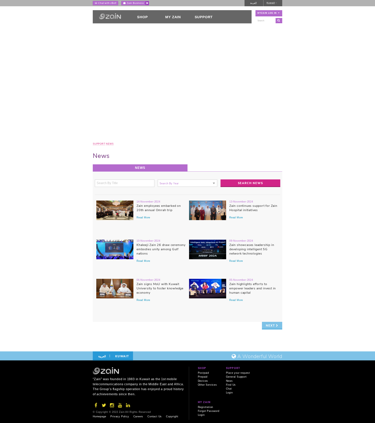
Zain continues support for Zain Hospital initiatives (253, 208)
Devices (203, 380)
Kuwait (271, 3)
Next (271, 326)
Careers (138, 416)
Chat (229, 388)
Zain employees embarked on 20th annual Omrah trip (159, 208)
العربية (253, 3)
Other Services (207, 384)
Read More (143, 217)
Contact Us (154, 416)
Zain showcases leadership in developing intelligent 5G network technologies (251, 249)
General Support (236, 376)
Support (99, 143)
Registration (205, 407)
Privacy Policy (119, 416)
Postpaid (203, 372)
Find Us (231, 384)
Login (229, 392)
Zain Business (135, 3)
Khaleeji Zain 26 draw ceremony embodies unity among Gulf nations (161, 249)
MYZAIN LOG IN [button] (267, 13)
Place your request (238, 372)
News (109, 143)
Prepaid (203, 376)
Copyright (172, 416)
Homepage (99, 416)
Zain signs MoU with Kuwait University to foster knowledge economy (160, 288)
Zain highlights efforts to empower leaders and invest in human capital (252, 288)
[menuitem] (142, 16)
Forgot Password (208, 411)
